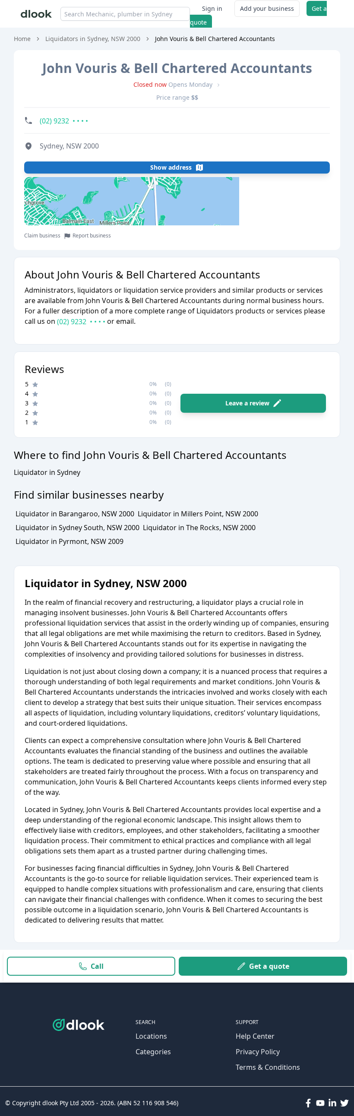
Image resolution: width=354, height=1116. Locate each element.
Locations (151, 1036)
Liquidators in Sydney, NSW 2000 (92, 39)
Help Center (255, 1036)
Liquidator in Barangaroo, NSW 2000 (75, 513)
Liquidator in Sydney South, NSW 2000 (77, 527)
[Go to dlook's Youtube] (320, 1103)
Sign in (212, 8)
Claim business (42, 235)
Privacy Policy (258, 1051)
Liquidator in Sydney (47, 472)
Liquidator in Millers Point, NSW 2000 (198, 513)
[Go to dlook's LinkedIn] (332, 1103)
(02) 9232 (81, 321)
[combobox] (125, 14)
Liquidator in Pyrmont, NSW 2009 (69, 541)
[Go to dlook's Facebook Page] (308, 1103)
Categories (153, 1051)
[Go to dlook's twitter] (344, 1103)
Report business (92, 235)
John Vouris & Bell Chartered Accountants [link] (215, 39)
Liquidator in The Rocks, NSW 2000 (199, 527)
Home (22, 39)
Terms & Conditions (268, 1067)
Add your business (267, 8)
